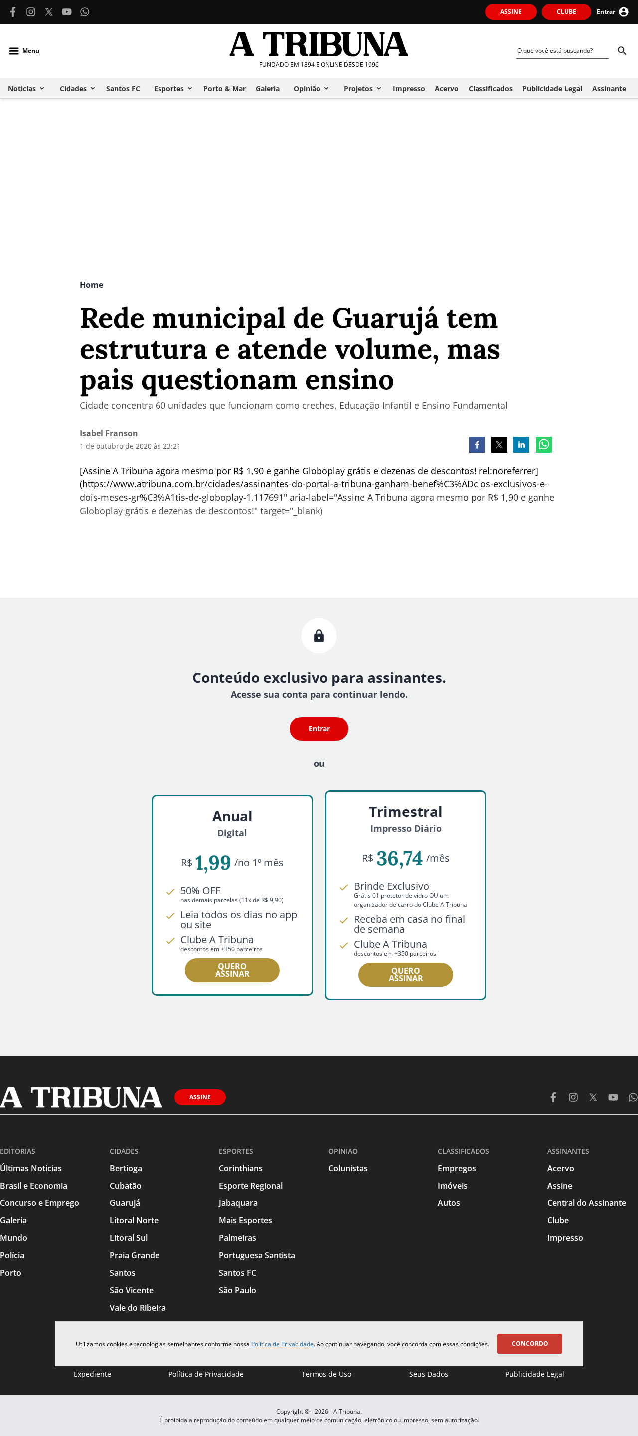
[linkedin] (521, 446)
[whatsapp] (544, 446)
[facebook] (477, 446)
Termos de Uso (326, 1374)
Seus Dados (428, 1374)
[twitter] (499, 446)
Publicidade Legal (534, 1374)
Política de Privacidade (282, 1344)
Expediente (92, 1374)
